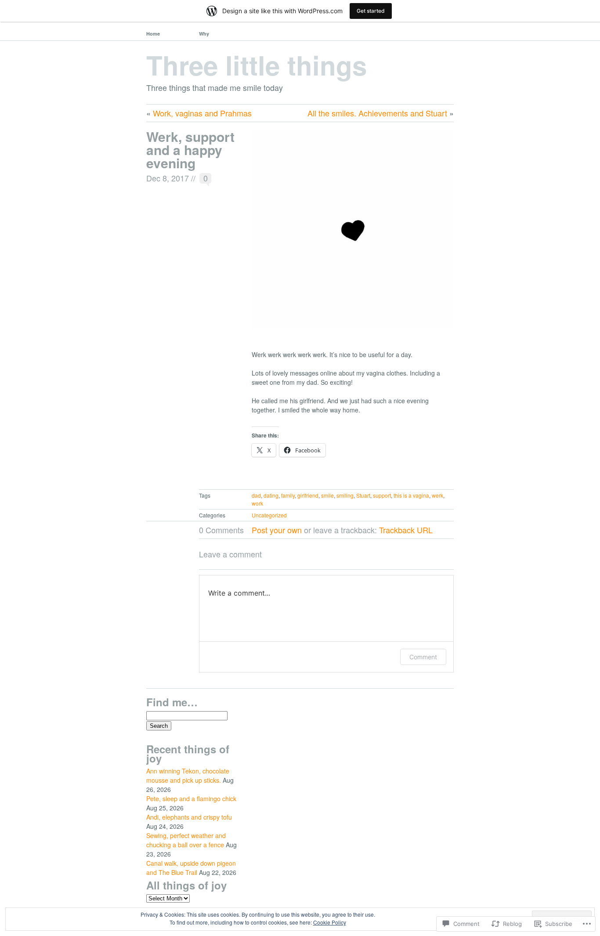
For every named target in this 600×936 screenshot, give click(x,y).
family (288, 495)
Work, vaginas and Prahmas (202, 113)
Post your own (277, 529)
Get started (371, 10)
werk (437, 495)
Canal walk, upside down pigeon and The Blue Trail (191, 868)
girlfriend (307, 495)
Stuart (363, 495)
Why (204, 33)
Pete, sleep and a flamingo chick (191, 798)
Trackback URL (406, 529)
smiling (345, 495)
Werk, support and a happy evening (190, 149)
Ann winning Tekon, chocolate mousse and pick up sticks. (187, 775)
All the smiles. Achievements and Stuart (377, 113)
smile (327, 495)
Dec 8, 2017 (167, 178)
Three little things (256, 64)
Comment (423, 657)
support (382, 495)
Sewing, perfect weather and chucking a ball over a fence (186, 840)
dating (271, 495)
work (257, 503)
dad (256, 495)
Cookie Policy (329, 922)
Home (153, 33)
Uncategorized (269, 515)
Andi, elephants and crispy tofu (189, 817)
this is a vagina (411, 495)
